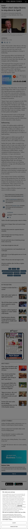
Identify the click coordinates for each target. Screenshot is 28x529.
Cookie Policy (19, 505)
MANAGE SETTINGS (14, 526)
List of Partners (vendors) (7, 519)
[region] (14, 509)
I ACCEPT (14, 522)
